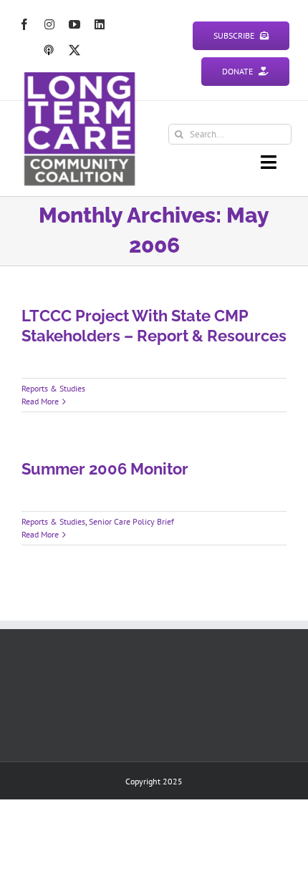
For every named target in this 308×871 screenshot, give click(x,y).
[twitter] (74, 50)
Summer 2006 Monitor (104, 468)
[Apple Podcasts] (48, 50)
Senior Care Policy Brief (131, 521)
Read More (40, 401)
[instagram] (49, 24)
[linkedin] (100, 24)
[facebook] (24, 24)
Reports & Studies (53, 388)
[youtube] (74, 24)
